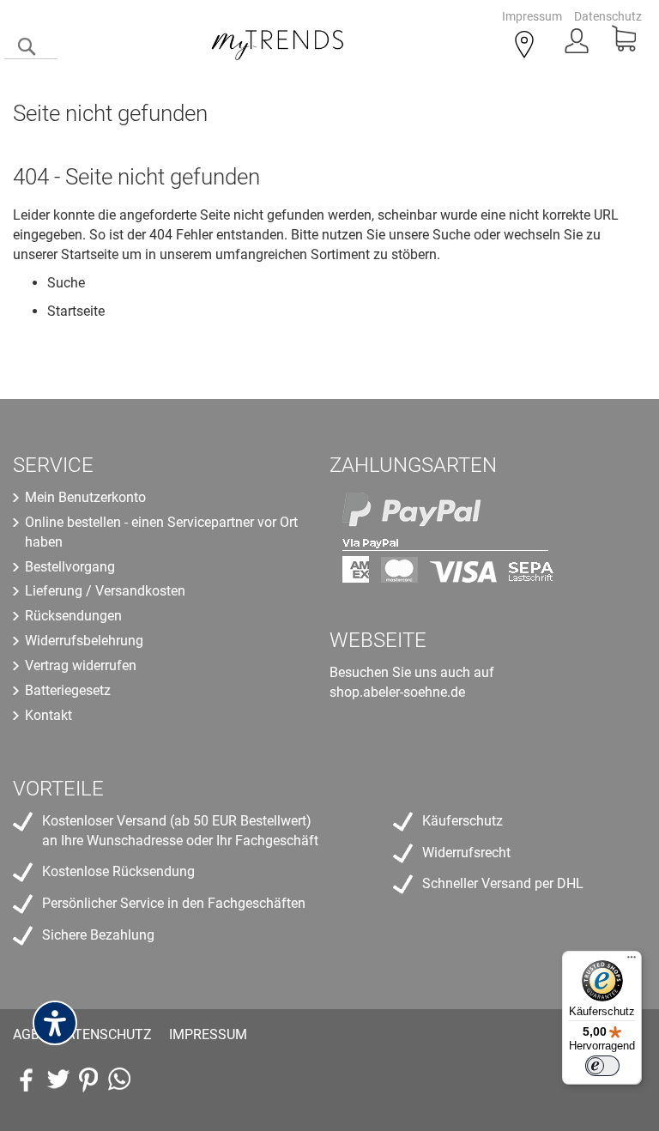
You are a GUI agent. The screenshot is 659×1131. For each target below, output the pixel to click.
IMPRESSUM (208, 1034)
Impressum (532, 16)
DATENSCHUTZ (104, 1034)
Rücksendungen (73, 616)
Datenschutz (608, 16)
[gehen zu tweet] (57, 1079)
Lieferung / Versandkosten (105, 591)
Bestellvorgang (70, 567)
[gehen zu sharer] (26, 1079)
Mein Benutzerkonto (85, 497)
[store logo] (278, 42)
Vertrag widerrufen (80, 665)
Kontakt (48, 715)
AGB (26, 1034)
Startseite (89, 254)
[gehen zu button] (88, 1079)
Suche (451, 235)
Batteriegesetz (68, 690)
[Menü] (631, 961)
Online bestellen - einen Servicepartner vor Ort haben (161, 532)
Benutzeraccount (578, 46)
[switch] (602, 1065)
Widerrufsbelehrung (84, 640)
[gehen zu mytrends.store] (119, 1079)
